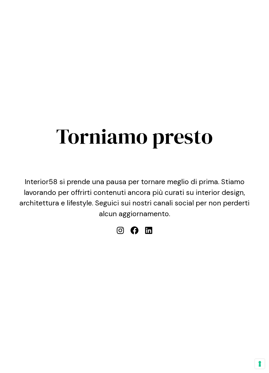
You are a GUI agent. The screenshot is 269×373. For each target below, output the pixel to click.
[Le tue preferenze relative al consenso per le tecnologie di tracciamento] (260, 364)
